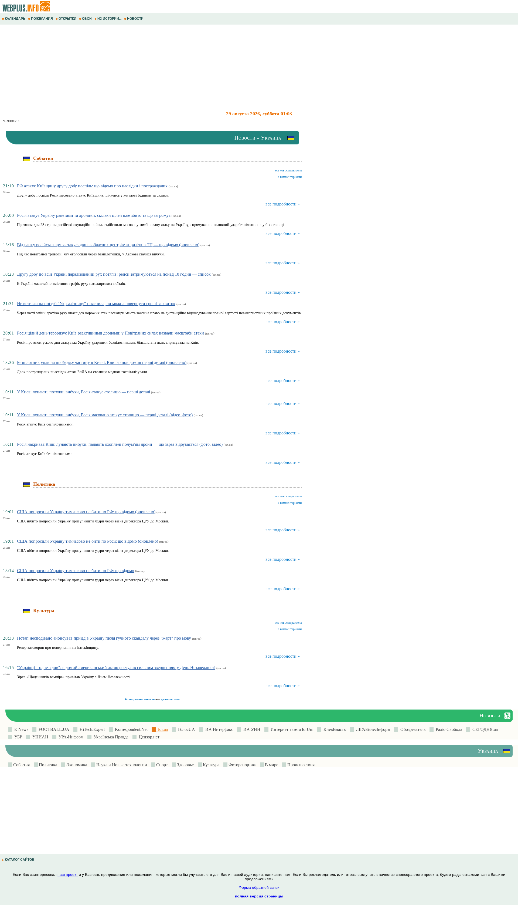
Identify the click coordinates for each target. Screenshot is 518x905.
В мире (271, 764)
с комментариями (290, 177)
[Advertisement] (162, 68)
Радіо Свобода (448, 729)
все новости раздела (288, 170)
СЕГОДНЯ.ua (484, 729)
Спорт (161, 764)
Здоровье (185, 764)
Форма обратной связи (259, 887)
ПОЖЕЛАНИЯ (42, 19)
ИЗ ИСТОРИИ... (109, 19)
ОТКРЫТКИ (67, 19)
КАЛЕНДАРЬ (15, 19)
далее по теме (170, 699)
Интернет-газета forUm (290, 729)
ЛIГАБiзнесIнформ (372, 729)
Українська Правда (109, 737)
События (21, 764)
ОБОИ (87, 19)
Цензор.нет (148, 737)
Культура (210, 764)
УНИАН (39, 737)
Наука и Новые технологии (121, 764)
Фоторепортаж (241, 764)
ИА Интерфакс (218, 729)
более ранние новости (140, 699)
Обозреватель (411, 729)
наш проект (67, 874)
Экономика (76, 764)
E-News (20, 729)
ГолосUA (185, 729)
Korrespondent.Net (130, 729)
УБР (17, 737)
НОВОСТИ (135, 19)
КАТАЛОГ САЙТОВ (19, 860)
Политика (47, 764)
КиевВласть (333, 729)
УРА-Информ (69, 737)
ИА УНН (250, 729)
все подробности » (282, 204)
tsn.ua (162, 729)
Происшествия (300, 764)
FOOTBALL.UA (52, 729)
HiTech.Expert (91, 729)
